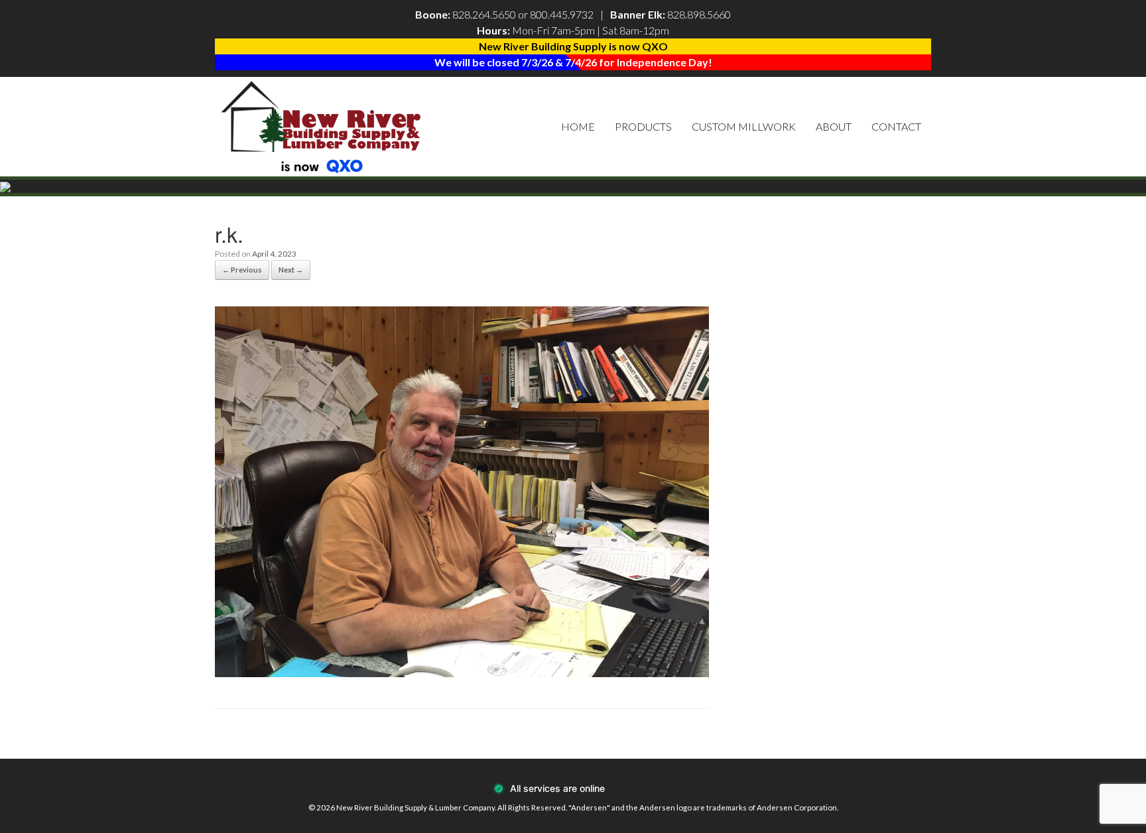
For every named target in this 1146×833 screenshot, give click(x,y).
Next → (291, 269)
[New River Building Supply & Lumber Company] (321, 126)
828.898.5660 (699, 14)
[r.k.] (462, 673)
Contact (896, 126)
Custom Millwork (744, 126)
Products (643, 126)
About (834, 126)
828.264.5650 (484, 14)
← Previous (242, 269)
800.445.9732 (562, 14)
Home (578, 126)
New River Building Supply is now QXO (573, 46)
